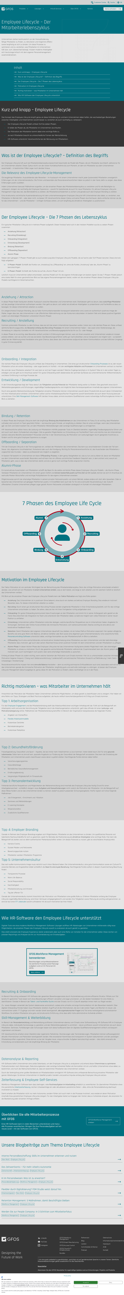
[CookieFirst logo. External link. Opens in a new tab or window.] (2, 1277)
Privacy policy (67, 1275)
